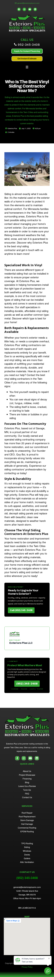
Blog (27, 782)
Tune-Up (27, 789)
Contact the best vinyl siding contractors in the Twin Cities (24, 378)
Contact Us (27, 797)
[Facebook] (19, 9)
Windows (27, 850)
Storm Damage (27, 820)
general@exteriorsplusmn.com (27, 887)
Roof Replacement (27, 816)
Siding (7, 194)
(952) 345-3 (24, 877)
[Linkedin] (35, 9)
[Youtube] (30, 9)
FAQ (27, 793)
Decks (27, 854)
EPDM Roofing (27, 831)
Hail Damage (27, 824)
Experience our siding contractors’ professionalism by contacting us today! (25, 469)
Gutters (27, 858)
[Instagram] (24, 9)
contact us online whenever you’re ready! (23, 574)
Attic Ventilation (27, 862)
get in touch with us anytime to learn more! (23, 251)
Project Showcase (27, 774)
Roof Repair (27, 812)
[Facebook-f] (17, 758)
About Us (27, 771)
